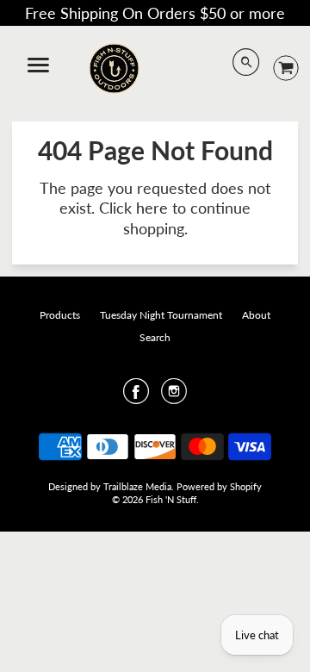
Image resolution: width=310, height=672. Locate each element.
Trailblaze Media (137, 486)
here (152, 207)
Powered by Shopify (219, 486)
